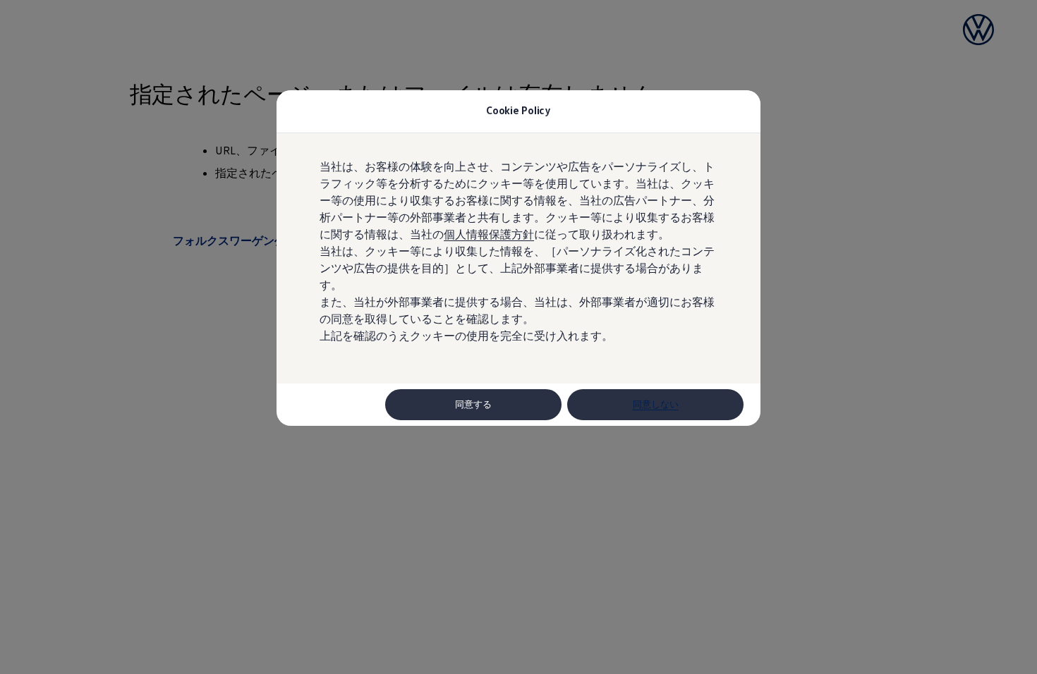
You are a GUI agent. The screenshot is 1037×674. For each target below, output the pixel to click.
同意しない (656, 404)
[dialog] (518, 337)
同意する (473, 404)
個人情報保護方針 (489, 234)
